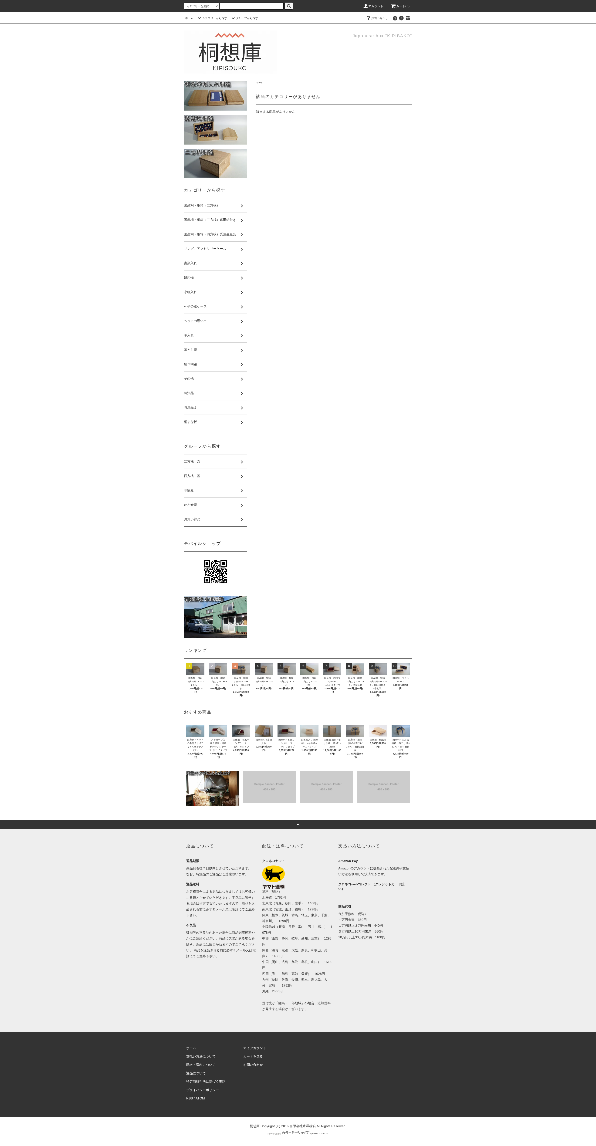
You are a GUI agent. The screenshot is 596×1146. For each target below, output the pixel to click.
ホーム (189, 18)
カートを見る (253, 1056)
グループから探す (247, 18)
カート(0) (403, 6)
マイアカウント (254, 1048)
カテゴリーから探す (214, 18)
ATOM (200, 1098)
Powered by (274, 1133)
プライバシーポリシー (202, 1090)
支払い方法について (201, 1056)
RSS (189, 1098)
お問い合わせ (379, 18)
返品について (196, 1073)
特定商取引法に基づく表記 (205, 1081)
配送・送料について (201, 1065)
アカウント (376, 6)
